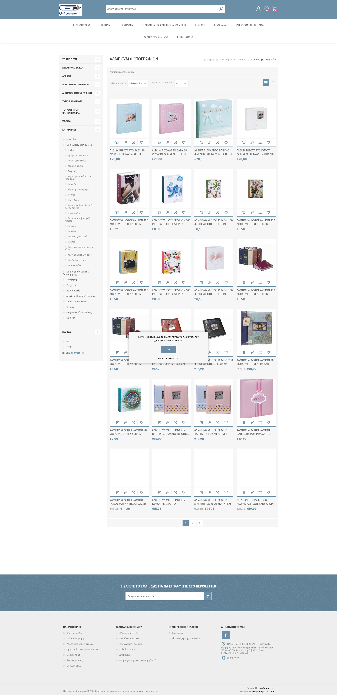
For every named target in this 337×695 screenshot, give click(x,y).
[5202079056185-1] (256, 398)
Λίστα (272, 82)
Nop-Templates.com (263, 691)
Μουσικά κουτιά (75, 166)
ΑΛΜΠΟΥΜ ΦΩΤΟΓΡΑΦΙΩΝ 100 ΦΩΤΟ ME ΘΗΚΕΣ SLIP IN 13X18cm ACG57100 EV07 (129, 294)
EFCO (69, 347)
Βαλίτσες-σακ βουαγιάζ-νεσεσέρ (78, 219)
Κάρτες (71, 242)
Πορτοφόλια (74, 213)
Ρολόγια (72, 226)
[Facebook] (226, 635)
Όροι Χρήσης (73, 655)
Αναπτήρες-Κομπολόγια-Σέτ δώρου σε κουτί (79, 206)
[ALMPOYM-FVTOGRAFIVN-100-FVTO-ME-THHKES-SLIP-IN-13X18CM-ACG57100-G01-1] (213, 258)
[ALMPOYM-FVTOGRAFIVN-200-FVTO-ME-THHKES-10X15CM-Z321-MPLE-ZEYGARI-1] (256, 328)
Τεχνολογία (71, 279)
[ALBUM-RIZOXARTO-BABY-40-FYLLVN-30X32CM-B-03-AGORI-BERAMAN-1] (213, 118)
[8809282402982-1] (171, 328)
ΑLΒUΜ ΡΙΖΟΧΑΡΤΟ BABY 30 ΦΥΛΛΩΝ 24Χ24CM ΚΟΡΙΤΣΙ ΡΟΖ (169, 154)
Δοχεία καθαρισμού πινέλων (80, 296)
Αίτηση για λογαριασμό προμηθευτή (137, 660)
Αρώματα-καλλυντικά (78, 155)
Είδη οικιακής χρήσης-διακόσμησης (76, 273)
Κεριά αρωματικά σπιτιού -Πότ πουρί (78, 177)
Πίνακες (70, 307)
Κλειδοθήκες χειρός (77, 260)
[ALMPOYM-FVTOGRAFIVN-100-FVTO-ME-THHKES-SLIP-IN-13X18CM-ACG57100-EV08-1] (171, 258)
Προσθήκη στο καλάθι (117, 143)
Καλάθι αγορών (274, 8)
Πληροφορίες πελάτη (130, 633)
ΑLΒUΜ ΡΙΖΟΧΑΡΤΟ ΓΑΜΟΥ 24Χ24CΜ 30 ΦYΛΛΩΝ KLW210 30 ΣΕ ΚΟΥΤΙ (255, 154)
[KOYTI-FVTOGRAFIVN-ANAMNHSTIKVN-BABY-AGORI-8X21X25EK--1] (256, 468)
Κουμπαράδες (74, 265)
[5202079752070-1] (213, 188)
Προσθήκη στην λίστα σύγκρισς (133, 143)
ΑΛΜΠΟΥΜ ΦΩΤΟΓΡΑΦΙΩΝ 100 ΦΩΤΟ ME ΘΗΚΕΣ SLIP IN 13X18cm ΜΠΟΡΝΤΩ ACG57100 (129, 364)
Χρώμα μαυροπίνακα (76, 301)
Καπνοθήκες (74, 184)
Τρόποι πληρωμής (76, 638)
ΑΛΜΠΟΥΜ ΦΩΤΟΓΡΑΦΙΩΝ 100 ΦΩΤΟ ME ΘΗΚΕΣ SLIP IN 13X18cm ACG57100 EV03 (213, 224)
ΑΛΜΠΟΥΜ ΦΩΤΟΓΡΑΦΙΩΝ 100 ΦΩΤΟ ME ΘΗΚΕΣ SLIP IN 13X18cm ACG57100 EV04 (256, 224)
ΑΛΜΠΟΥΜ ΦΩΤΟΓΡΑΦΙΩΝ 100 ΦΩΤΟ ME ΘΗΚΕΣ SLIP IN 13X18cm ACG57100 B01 (171, 224)
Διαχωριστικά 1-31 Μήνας (79, 312)
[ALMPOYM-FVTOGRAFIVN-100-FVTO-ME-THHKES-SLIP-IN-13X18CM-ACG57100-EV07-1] (129, 258)
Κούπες (71, 195)
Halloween (73, 150)
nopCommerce (266, 688)
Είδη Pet (70, 318)
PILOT (69, 341)
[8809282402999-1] (213, 328)
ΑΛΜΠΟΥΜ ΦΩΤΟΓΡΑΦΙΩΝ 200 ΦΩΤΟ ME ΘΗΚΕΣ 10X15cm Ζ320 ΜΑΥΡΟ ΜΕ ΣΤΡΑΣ (213, 364)
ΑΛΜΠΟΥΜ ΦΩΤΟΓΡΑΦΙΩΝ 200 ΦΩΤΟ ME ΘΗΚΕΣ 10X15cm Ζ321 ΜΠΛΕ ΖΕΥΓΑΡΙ (256, 364)
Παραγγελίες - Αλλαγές (130, 644)
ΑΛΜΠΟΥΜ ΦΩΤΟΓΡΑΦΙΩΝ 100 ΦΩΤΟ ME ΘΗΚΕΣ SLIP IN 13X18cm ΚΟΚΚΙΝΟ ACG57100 (256, 294)
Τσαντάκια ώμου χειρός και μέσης (79, 248)
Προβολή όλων (71, 353)
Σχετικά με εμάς (75, 660)
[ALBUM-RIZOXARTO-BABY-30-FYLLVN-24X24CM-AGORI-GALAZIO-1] (129, 118)
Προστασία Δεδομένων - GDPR (82, 649)
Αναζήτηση (177, 633)
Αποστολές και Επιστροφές (81, 644)
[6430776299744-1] (213, 398)
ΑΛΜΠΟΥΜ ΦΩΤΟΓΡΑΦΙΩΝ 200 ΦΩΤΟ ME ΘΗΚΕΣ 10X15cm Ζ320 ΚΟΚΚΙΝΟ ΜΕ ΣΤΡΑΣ (171, 364)
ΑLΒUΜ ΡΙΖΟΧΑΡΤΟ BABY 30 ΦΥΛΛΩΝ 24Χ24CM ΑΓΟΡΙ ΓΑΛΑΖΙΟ (127, 154)
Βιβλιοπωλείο (73, 290)
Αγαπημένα (125, 655)
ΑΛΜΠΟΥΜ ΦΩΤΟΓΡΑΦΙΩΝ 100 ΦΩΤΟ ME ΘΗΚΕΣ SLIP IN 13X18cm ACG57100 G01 (213, 294)
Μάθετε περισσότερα (168, 358)
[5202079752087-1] (256, 188)
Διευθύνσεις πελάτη (129, 638)
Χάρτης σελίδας (75, 633)
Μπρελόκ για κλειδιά (77, 236)
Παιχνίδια (71, 139)
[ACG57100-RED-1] (256, 258)
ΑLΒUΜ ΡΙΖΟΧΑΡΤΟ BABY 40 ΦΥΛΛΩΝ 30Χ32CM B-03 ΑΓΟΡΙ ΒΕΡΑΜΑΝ (213, 154)
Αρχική (210, 59)
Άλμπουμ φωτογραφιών (79, 189)
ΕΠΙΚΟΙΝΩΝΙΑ (74, 665)
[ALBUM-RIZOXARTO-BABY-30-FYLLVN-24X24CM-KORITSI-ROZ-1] (171, 118)
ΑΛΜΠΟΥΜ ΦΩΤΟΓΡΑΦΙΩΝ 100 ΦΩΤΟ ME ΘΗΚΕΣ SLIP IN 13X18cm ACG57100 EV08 (171, 294)
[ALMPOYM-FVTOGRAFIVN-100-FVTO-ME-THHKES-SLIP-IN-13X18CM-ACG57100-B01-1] (171, 188)
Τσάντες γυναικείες (77, 161)
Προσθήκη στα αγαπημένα (141, 143)
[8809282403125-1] (129, 468)
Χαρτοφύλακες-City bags (80, 255)
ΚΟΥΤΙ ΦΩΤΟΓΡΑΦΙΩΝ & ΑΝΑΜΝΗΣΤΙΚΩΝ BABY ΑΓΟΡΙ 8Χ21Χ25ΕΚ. (255, 503)
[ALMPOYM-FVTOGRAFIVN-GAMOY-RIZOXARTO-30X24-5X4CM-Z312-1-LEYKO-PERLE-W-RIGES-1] (171, 468)
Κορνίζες (72, 231)
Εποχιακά (71, 285)
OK (168, 349)
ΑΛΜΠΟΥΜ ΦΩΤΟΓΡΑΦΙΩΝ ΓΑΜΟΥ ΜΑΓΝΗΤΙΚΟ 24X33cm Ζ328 (128, 503)
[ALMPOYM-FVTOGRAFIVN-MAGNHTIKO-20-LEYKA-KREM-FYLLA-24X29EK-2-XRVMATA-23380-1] (213, 468)
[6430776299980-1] (171, 398)
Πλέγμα (266, 82)
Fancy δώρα (73, 200)
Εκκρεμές (72, 171)
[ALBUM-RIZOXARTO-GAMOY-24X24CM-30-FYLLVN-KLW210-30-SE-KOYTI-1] (256, 118)
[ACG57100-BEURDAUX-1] (129, 328)
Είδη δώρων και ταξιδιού (79, 145)
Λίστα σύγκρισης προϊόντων (186, 638)
